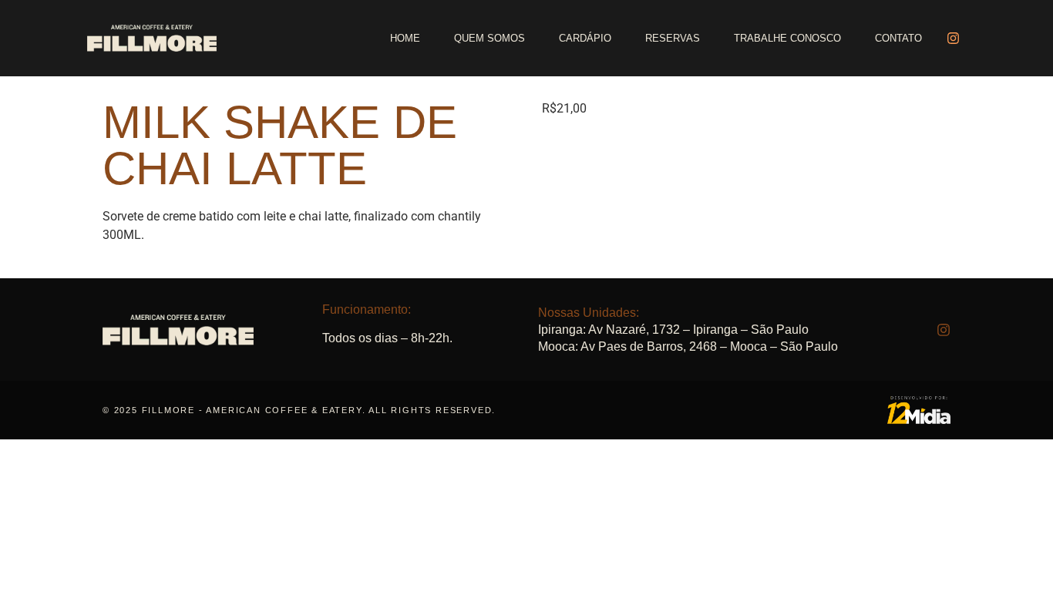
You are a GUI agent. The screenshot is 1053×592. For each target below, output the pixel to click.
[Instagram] (953, 38)
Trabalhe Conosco (787, 38)
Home (405, 38)
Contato (898, 38)
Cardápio (585, 38)
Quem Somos (489, 38)
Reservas (672, 38)
